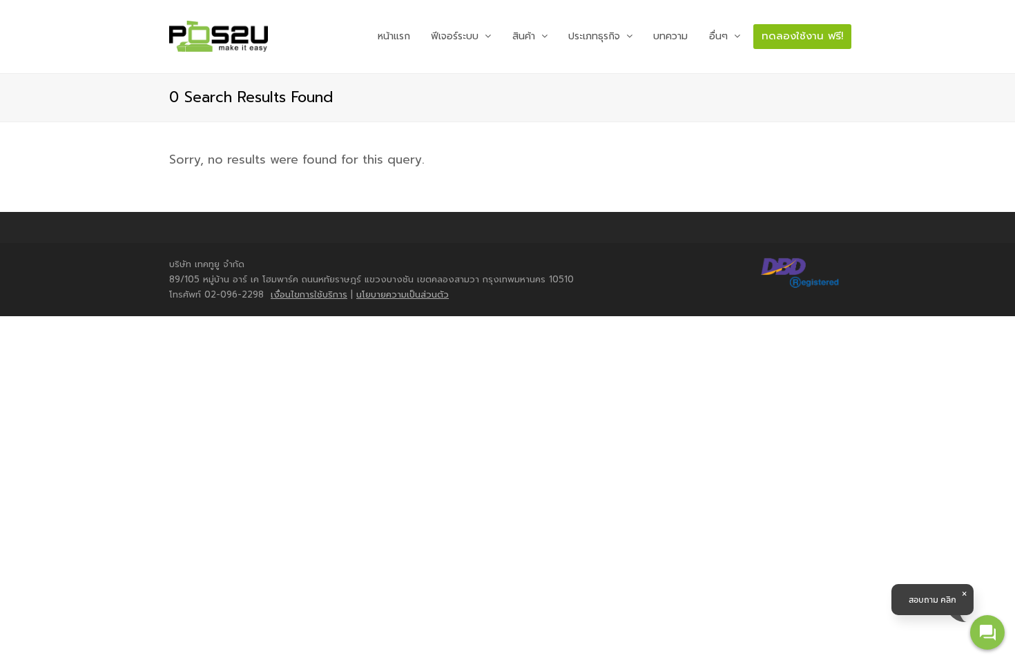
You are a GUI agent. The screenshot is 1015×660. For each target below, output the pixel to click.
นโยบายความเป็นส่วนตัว (402, 294)
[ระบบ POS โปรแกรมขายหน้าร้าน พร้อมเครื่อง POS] (218, 36)
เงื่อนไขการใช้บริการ (309, 294)
